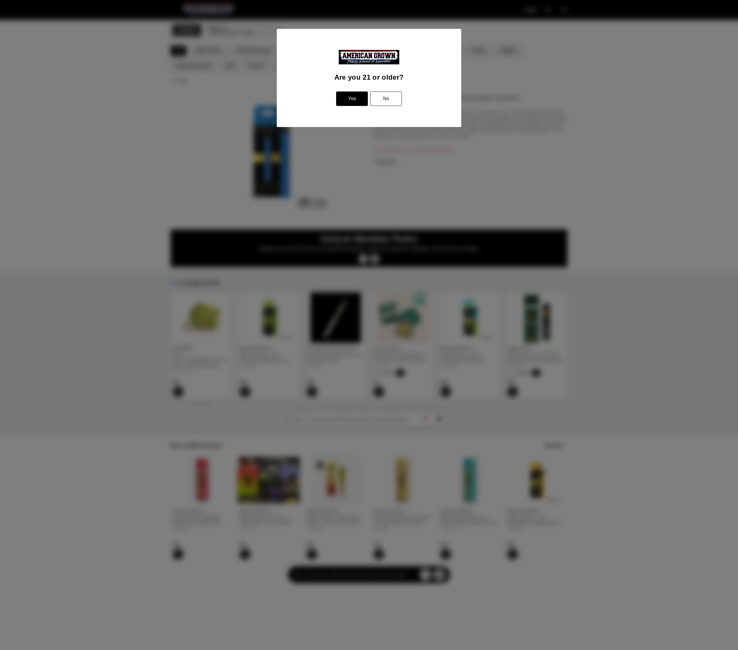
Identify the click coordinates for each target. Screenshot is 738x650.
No (386, 98)
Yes (352, 98)
